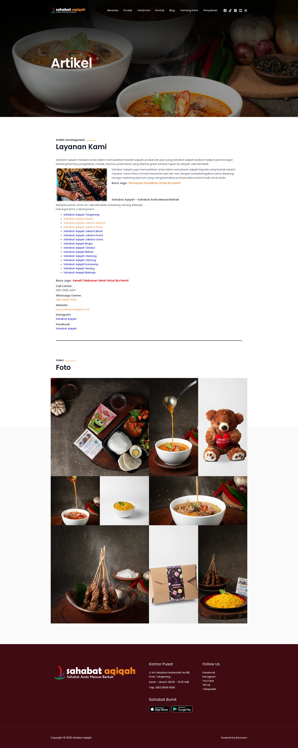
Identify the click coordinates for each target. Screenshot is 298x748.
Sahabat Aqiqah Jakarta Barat (83, 231)
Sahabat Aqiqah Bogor (78, 243)
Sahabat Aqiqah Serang (79, 268)
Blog (172, 10)
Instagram (209, 676)
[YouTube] (240, 10)
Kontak (159, 10)
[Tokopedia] (245, 10)
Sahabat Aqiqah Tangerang (81, 214)
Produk (127, 10)
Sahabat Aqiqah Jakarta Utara (83, 239)
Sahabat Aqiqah (66, 328)
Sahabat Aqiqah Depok (78, 219)
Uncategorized (75, 140)
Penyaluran (210, 10)
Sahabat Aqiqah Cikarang (80, 256)
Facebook (208, 672)
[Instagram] (235, 10)
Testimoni (143, 10)
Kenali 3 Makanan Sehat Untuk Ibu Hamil (100, 280)
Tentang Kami (189, 10)
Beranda (112, 10)
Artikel (60, 140)
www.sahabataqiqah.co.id (72, 309)
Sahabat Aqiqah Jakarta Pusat (83, 235)
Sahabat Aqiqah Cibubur (79, 247)
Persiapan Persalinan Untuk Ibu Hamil (154, 183)
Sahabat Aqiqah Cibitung (80, 260)
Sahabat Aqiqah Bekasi (78, 252)
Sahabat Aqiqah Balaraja (80, 272)
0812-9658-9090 (66, 299)
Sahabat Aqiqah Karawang (81, 264)
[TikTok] (230, 10)
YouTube (208, 681)
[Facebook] (225, 10)
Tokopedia (209, 689)
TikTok (206, 685)
